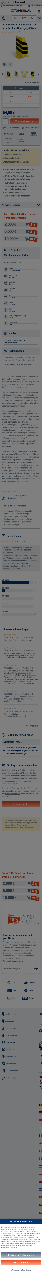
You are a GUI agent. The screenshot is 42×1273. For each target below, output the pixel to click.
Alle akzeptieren (21, 1262)
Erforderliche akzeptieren (21, 1255)
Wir (2, 1227)
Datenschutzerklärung (16, 1243)
